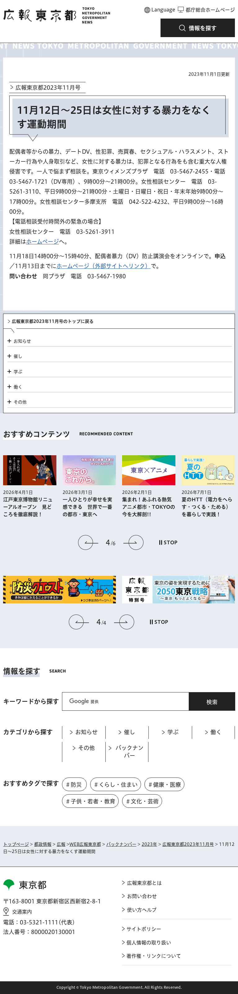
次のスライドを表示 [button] (133, 542)
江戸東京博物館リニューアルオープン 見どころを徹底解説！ (28, 507)
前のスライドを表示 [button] (88, 542)
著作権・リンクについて (153, 955)
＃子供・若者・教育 (90, 801)
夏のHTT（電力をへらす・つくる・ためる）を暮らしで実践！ (207, 507)
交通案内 (22, 911)
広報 (61, 844)
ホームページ (42, 241)
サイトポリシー (143, 929)
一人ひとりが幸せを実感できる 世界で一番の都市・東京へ (87, 507)
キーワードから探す (31, 701)
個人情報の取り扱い (148, 942)
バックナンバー (121, 844)
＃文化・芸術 (142, 801)
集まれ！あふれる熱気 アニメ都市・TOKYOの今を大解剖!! (148, 507)
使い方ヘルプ (141, 909)
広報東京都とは (144, 882)
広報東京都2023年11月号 (48, 87)
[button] (198, 28)
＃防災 (73, 784)
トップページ (16, 844)
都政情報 (42, 844)
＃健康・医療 (164, 784)
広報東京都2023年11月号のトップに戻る (53, 321)
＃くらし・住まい (115, 784)
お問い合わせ (142, 896)
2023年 (149, 844)
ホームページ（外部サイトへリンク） (103, 266)
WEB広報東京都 (85, 844)
